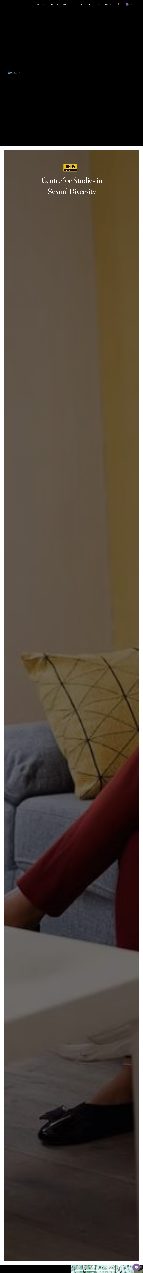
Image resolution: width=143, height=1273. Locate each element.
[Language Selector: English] (120, 4)
